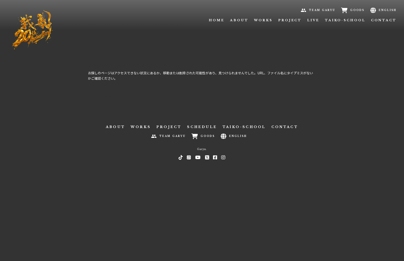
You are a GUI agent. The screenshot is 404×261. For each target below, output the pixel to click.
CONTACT (384, 20)
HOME (216, 20)
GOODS (357, 10)
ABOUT (239, 20)
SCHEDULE (202, 127)
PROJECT (290, 20)
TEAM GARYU (322, 10)
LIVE (313, 20)
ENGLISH (388, 10)
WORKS (263, 20)
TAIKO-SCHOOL (345, 20)
